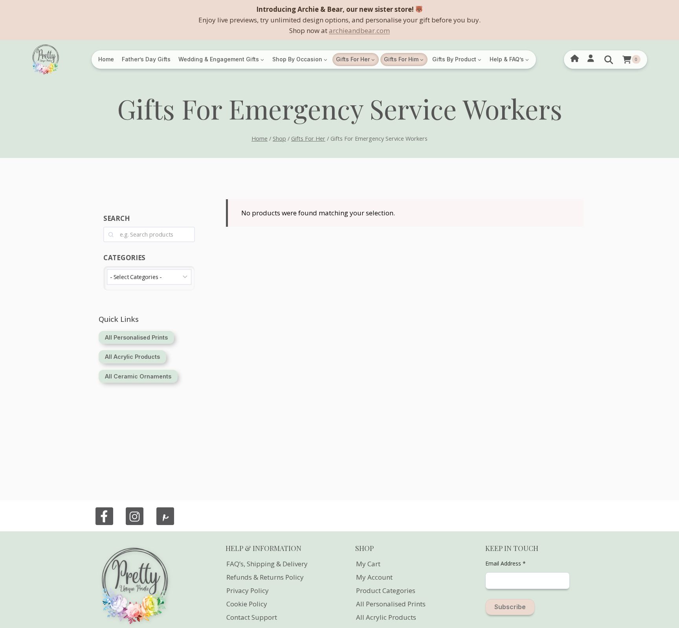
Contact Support (251, 617)
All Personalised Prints (391, 603)
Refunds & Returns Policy (265, 577)
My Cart (368, 563)
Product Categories (385, 590)
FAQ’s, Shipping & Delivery (267, 563)
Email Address (505, 563)
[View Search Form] (608, 59)
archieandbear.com (359, 30)
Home (106, 59)
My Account (374, 577)
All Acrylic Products (386, 617)
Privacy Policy (247, 590)
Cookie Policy (246, 603)
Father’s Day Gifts (146, 59)
